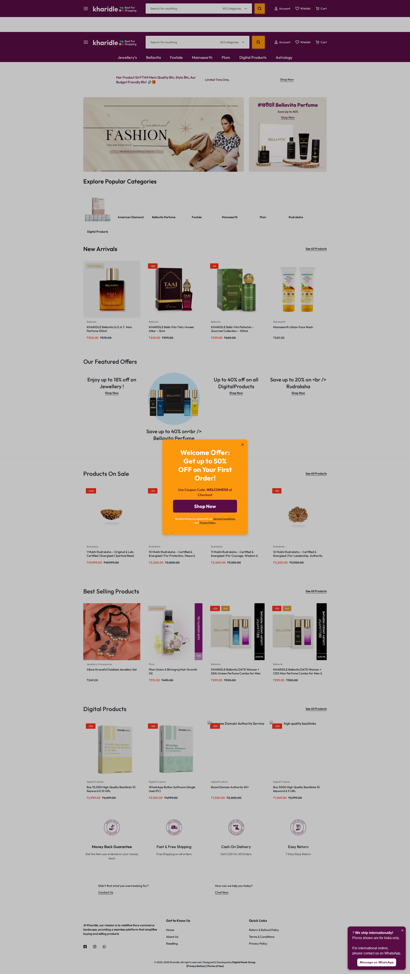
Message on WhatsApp (377, 962)
